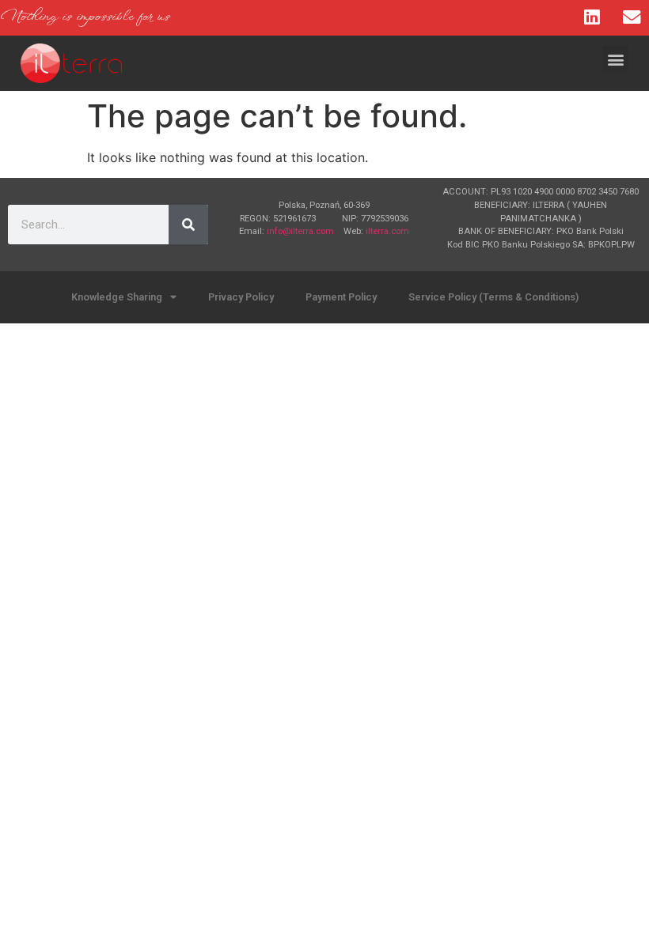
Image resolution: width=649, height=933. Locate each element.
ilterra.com (387, 231)
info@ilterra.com (300, 231)
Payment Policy (341, 297)
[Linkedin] (591, 18)
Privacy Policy (241, 297)
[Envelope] (631, 18)
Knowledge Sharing (116, 297)
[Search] (188, 224)
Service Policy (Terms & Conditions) (493, 297)
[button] (615, 59)
